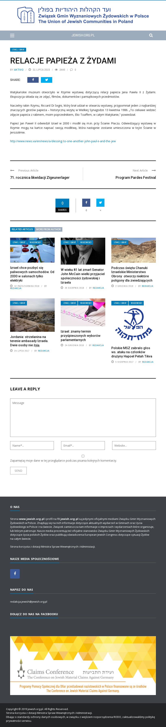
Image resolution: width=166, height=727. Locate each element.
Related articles (22, 229)
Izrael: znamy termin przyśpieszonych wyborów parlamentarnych (80, 336)
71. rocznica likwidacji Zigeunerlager (40, 177)
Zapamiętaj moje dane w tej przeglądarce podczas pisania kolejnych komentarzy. (63, 460)
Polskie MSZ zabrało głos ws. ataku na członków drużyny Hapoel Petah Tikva (131, 352)
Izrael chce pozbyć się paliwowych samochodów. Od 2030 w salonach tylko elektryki (32, 274)
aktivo (19, 69)
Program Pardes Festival (136, 177)
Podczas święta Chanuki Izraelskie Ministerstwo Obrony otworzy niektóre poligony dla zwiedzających (131, 274)
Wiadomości (35, 242)
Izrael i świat (18, 49)
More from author (48, 229)
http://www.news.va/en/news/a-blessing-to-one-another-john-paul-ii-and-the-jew (63, 141)
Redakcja (15, 288)
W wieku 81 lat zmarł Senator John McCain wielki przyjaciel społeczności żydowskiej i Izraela (83, 276)
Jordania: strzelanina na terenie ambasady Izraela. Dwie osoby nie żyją (29, 341)
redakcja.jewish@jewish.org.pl (28, 601)
